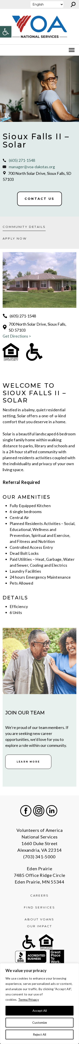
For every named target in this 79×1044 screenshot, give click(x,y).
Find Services (39, 907)
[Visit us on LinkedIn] (51, 810)
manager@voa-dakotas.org (32, 166)
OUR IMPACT (39, 926)
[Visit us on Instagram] (38, 810)
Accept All (39, 1010)
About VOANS (39, 919)
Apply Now (15, 238)
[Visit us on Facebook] (25, 810)
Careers (39, 895)
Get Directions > (17, 336)
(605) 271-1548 (22, 160)
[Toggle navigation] (6, 50)
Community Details (24, 226)
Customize (39, 1022)
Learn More (28, 761)
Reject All (39, 1034)
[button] (5, 32)
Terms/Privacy (28, 999)
